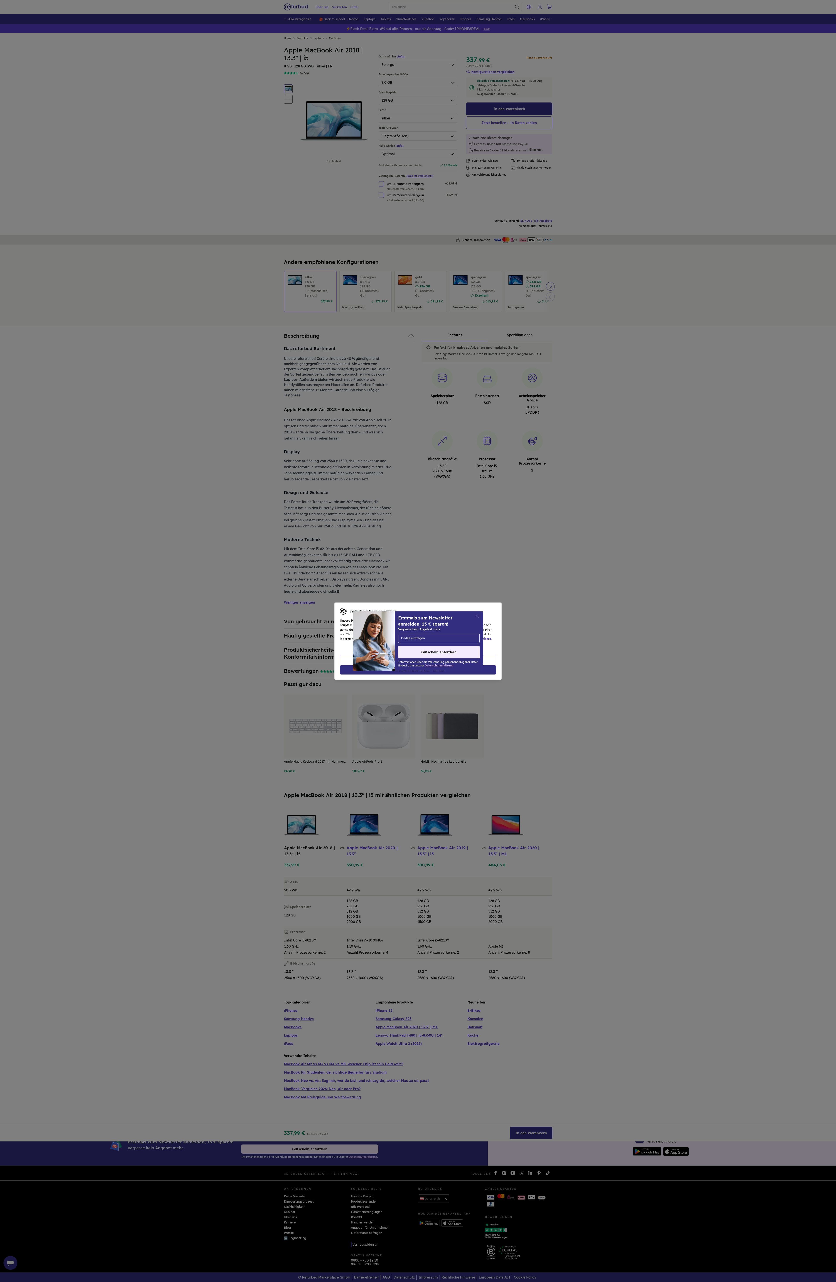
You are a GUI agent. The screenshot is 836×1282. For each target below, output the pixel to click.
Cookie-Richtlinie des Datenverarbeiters (460, 639)
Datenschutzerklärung (399, 639)
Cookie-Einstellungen (459, 634)
